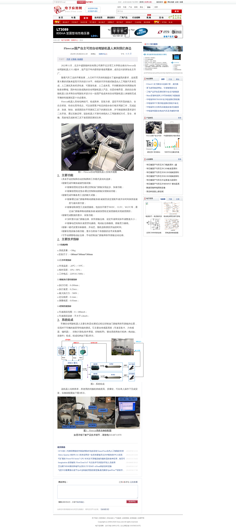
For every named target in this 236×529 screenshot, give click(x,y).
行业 (170, 79)
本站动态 (110, 518)
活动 (148, 7)
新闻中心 (74, 40)
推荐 (163, 79)
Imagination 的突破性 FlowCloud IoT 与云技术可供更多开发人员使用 (86, 462)
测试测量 (147, 22)
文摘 (177, 199)
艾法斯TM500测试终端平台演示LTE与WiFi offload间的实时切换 (85, 466)
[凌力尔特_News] (118, 27)
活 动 (161, 18)
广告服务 (118, 518)
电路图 (162, 199)
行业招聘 (136, 18)
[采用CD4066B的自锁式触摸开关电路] (154, 230)
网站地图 (171, 2)
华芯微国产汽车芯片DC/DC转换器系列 (162, 172)
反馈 (177, 2)
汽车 (68, 59)
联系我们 (102, 518)
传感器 (80, 59)
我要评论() (103, 54)
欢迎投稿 (125, 518)
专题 (124, 7)
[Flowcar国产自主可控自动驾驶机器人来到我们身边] (154, 133)
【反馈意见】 (105, 509)
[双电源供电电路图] (172, 230)
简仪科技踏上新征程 (155, 192)
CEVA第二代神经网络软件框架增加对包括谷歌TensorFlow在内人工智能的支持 (91, 451)
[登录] (141, 2)
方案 (170, 199)
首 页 (61, 18)
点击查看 (134, 482)
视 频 (149, 18)
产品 (130, 7)
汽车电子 (75, 22)
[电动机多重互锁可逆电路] (172, 214)
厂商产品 (123, 18)
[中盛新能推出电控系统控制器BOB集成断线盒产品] (172, 133)
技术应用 (98, 18)
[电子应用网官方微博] (165, 2)
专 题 (73, 18)
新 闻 (86, 18)
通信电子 (66, 22)
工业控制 (138, 22)
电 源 (170, 22)
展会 (141, 7)
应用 (119, 7)
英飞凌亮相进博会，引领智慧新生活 (161, 88)
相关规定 (80, 502)
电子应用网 (65, 40)
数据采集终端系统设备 (156, 188)
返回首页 (159, 2)
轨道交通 (84, 22)
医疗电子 (120, 22)
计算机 (74, 59)
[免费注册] (148, 2)
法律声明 (141, 518)
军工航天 (93, 22)
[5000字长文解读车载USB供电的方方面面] (172, 149)
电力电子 (102, 22)
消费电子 (111, 22)
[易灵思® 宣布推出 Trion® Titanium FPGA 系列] (154, 149)
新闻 (136, 7)
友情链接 (133, 518)
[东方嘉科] (163, 43)
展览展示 (111, 18)
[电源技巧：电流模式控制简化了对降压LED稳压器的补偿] (154, 214)
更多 (179, 118)
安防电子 (129, 22)
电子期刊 (89, 2)
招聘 (156, 7)
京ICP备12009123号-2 (113, 526)
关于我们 (95, 518)
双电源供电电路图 (171, 233)
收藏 (181, 2)
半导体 (164, 22)
